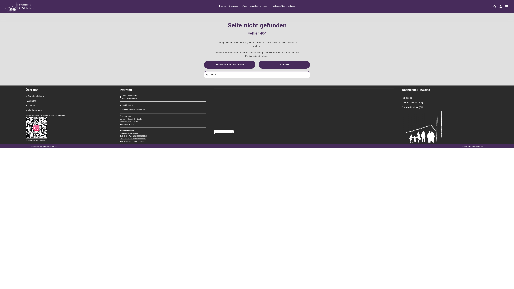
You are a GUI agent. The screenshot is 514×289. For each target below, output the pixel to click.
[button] (494, 6)
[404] (55, 6)
